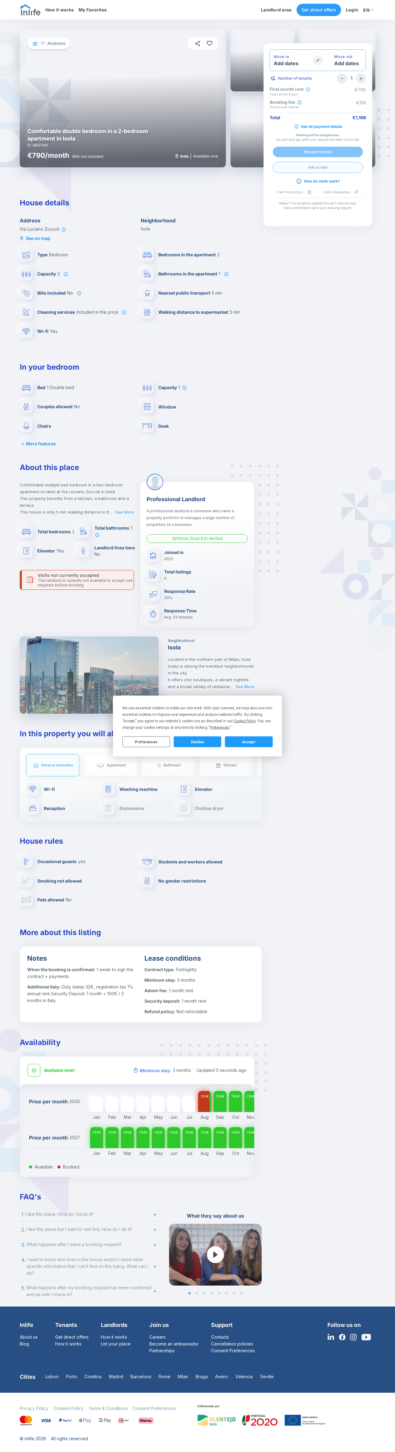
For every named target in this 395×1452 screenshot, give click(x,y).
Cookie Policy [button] (245, 721)
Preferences (146, 742)
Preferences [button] (219, 727)
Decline (197, 742)
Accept (248, 742)
